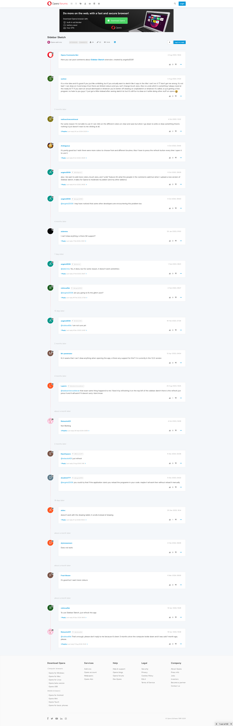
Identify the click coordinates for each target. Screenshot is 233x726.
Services (88, 663)
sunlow (63, 79)
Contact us (175, 686)
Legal (144, 663)
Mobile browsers (53, 691)
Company (176, 663)
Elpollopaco (66, 454)
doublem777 (66, 478)
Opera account (90, 672)
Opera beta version (56, 683)
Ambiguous (65, 146)
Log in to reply (179, 42)
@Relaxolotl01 (78, 453)
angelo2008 (66, 172)
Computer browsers (55, 669)
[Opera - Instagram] (66, 718)
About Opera (176, 669)
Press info (175, 672)
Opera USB (53, 686)
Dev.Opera (117, 679)
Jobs (173, 676)
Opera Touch (54, 702)
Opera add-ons (56, 42)
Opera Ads (88, 679)
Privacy (144, 672)
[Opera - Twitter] (52, 718)
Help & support (119, 669)
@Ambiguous (78, 172)
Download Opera (118, 21)
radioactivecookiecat (69, 119)
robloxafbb (65, 288)
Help (115, 663)
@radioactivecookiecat (77, 386)
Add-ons (87, 669)
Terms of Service (148, 682)
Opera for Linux (55, 680)
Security (144, 669)
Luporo (64, 386)
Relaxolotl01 (66, 421)
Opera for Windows (56, 673)
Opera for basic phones (58, 705)
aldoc (63, 510)
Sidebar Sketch (97, 60)
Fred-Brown (65, 575)
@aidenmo (77, 264)
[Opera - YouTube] (56, 718)
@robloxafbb (78, 320)
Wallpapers (88, 676)
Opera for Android (56, 695)
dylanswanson (66, 543)
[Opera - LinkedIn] (61, 718)
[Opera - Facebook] (48, 718)
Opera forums (118, 676)
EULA (143, 679)
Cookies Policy (147, 676)
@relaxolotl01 (66, 458)
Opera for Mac (55, 676)
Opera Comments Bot (69, 55)
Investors (175, 679)
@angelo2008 (78, 199)
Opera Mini (53, 699)
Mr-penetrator (66, 353)
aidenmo (64, 231)
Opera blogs (118, 672)
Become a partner (178, 682)
